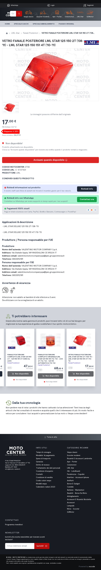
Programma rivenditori (14, 525)
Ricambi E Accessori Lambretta (79, 459)
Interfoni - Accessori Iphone (78, 477)
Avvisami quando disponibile (49, 160)
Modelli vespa (41, 484)
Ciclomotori (71, 465)
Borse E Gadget (73, 484)
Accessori (71, 503)
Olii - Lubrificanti (73, 471)
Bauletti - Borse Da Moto (77, 493)
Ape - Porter (72, 462)
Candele (70, 487)
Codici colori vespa (43, 481)
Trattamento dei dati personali (48, 468)
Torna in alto (51, 437)
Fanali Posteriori (13, 363)
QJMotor (70, 512)
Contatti (39, 474)
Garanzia (39, 462)
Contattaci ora (87, 199)
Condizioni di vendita (44, 477)
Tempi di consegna (43, 452)
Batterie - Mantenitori (75, 490)
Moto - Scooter (73, 509)
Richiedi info (87, 189)
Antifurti (70, 481)
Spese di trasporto (43, 459)
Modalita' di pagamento (45, 455)
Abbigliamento (73, 496)
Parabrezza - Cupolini (75, 474)
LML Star (70, 468)
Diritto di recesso (43, 465)
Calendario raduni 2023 (45, 487)
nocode (92, 566)
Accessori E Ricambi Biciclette (79, 499)
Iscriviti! (40, 546)
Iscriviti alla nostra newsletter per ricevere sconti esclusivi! (25, 538)
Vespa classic (72, 452)
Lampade (70, 506)
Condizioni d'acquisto (44, 471)
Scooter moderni (73, 455)
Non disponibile (22, 374)
